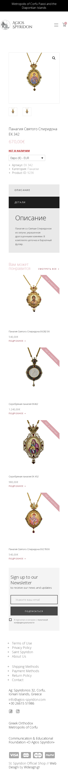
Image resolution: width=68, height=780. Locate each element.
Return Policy (22, 675)
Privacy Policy (21, 647)
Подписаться (34, 611)
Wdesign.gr (32, 767)
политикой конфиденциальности (31, 621)
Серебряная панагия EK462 (23, 403)
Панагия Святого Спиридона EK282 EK (29, 331)
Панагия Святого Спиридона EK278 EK (29, 549)
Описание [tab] (22, 190)
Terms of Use (22, 643)
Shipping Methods (25, 666)
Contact (17, 680)
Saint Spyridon (22, 652)
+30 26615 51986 (21, 703)
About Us (19, 656)
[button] (56, 25)
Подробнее (16, 340)
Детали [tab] (20, 202)
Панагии (33, 169)
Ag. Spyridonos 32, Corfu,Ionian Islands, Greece (27, 692)
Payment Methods (25, 671)
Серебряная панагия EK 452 (24, 476)
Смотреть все (47, 268)
